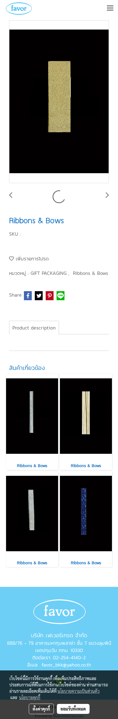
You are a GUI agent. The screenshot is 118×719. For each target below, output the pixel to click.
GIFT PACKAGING (49, 273)
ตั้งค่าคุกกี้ (41, 708)
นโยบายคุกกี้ (29, 697)
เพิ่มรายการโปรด (31, 258)
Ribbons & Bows (90, 273)
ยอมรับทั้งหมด (73, 708)
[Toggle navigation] (110, 8)
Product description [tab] (34, 327)
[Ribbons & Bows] (59, 102)
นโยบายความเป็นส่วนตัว (78, 691)
